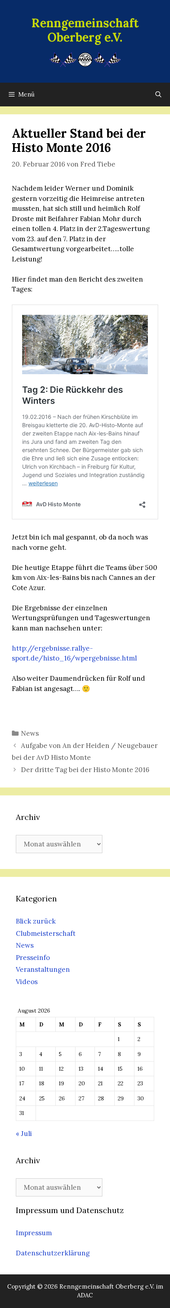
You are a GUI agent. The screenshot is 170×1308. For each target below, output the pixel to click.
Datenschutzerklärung (53, 1253)
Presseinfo (33, 957)
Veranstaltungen (43, 969)
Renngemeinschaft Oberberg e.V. (85, 30)
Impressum (34, 1232)
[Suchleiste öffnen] (158, 94)
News (30, 733)
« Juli (24, 1133)
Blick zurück (36, 921)
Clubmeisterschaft (46, 933)
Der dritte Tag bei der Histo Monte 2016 (85, 769)
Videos (27, 981)
